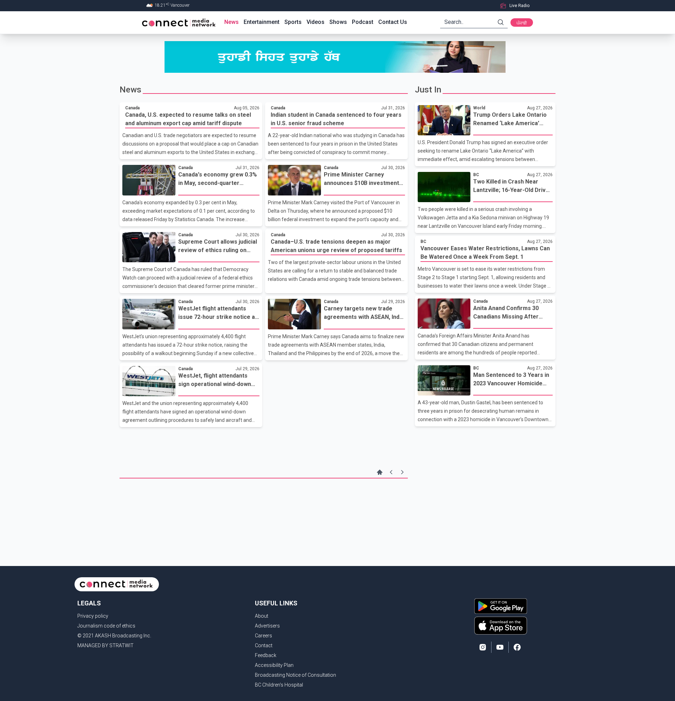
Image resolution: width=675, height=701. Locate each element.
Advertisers (267, 626)
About (261, 616)
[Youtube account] (500, 647)
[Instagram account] (482, 647)
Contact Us (392, 22)
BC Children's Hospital (279, 685)
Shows (338, 22)
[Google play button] (500, 606)
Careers (263, 635)
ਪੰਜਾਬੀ (521, 23)
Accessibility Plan (274, 665)
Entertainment (261, 22)
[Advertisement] (264, 501)
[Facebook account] (517, 647)
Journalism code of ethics (106, 626)
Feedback (265, 655)
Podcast (362, 22)
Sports (293, 22)
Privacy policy (92, 616)
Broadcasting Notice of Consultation (295, 675)
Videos (315, 22)
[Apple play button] (500, 625)
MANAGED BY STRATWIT (105, 645)
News (231, 22)
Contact (263, 645)
